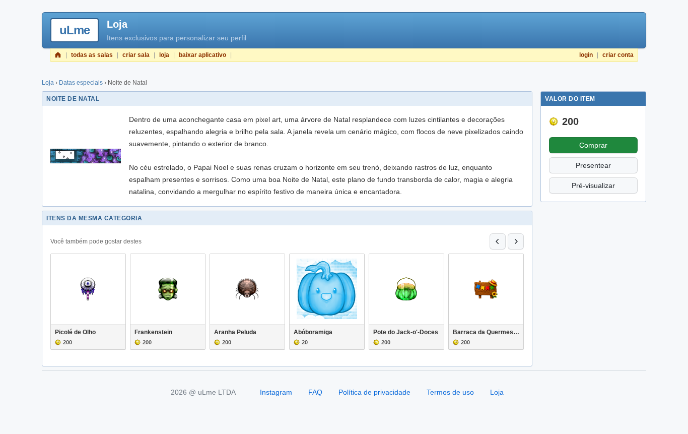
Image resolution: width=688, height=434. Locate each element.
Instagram (276, 392)
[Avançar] (516, 241)
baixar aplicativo (202, 54)
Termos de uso (450, 392)
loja (164, 54)
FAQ (315, 392)
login (586, 54)
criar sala (136, 54)
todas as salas (92, 54)
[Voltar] (498, 241)
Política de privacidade (374, 392)
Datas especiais (81, 82)
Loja (48, 82)
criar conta (618, 54)
